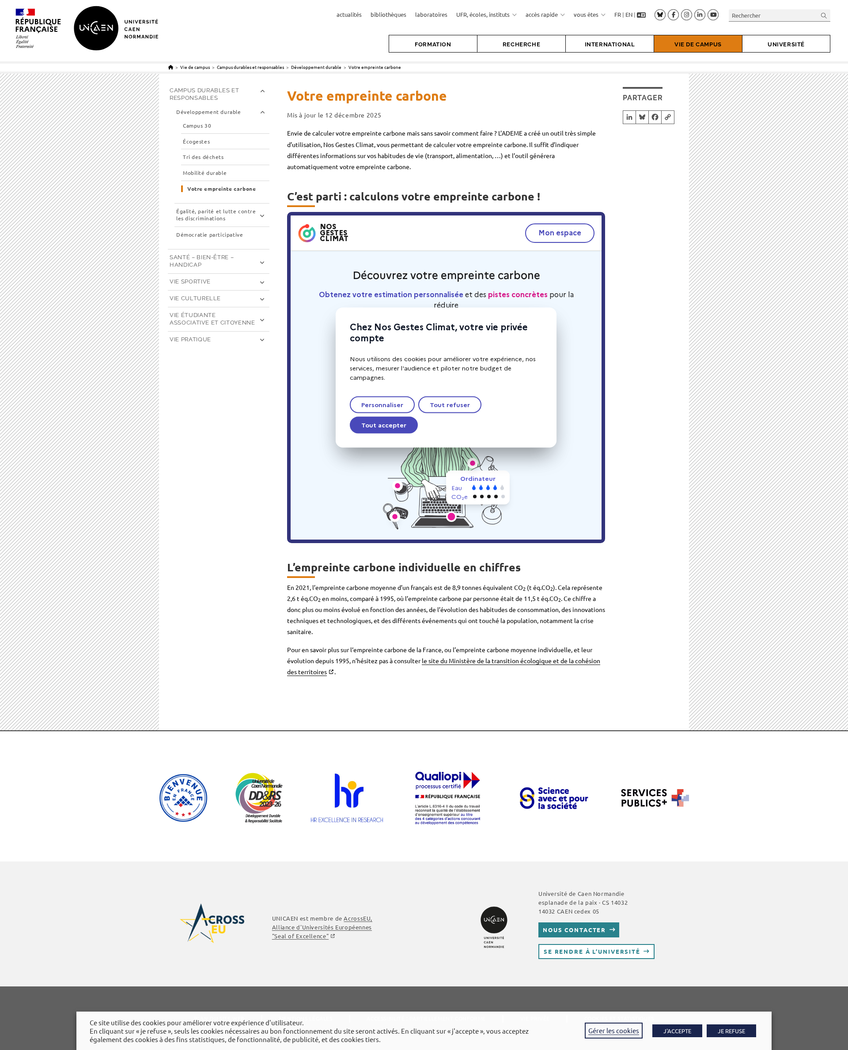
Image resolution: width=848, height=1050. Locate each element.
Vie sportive (190, 281)
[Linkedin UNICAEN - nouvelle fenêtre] (699, 15)
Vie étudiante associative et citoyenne (212, 319)
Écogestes (196, 141)
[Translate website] (641, 14)
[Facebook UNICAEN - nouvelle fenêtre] (673, 15)
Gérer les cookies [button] (613, 1030)
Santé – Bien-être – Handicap (202, 261)
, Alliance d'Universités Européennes (322, 927)
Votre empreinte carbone (374, 67)
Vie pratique (190, 339)
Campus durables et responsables (204, 94)
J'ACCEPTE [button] (677, 1031)
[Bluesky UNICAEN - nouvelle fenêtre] (660, 14)
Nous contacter (574, 929)
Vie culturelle (195, 298)
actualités (349, 14)
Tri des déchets (203, 157)
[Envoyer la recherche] (824, 15)
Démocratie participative (209, 234)
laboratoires (431, 14)
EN (628, 14)
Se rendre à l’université (592, 951)
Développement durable (208, 112)
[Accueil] (170, 67)
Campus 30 (197, 125)
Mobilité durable (205, 173)
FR (617, 14)
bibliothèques (388, 14)
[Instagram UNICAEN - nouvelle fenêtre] (686, 15)
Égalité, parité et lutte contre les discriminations (216, 215)
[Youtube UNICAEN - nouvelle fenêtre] (713, 15)
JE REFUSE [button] (731, 1031)
